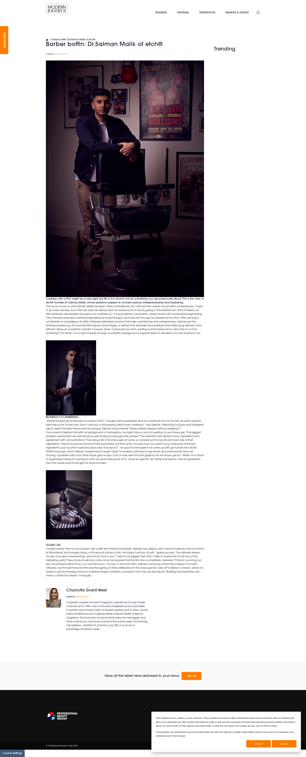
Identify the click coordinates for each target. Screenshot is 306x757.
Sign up (191, 676)
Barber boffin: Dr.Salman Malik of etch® (73, 40)
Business (161, 12)
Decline (284, 743)
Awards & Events (237, 12)
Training (183, 12)
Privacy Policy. (271, 725)
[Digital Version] (2, 20)
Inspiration (207, 12)
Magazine (4, 40)
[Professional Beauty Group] (62, 716)
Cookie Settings (12, 753)
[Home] (57, 9)
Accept (258, 743)
